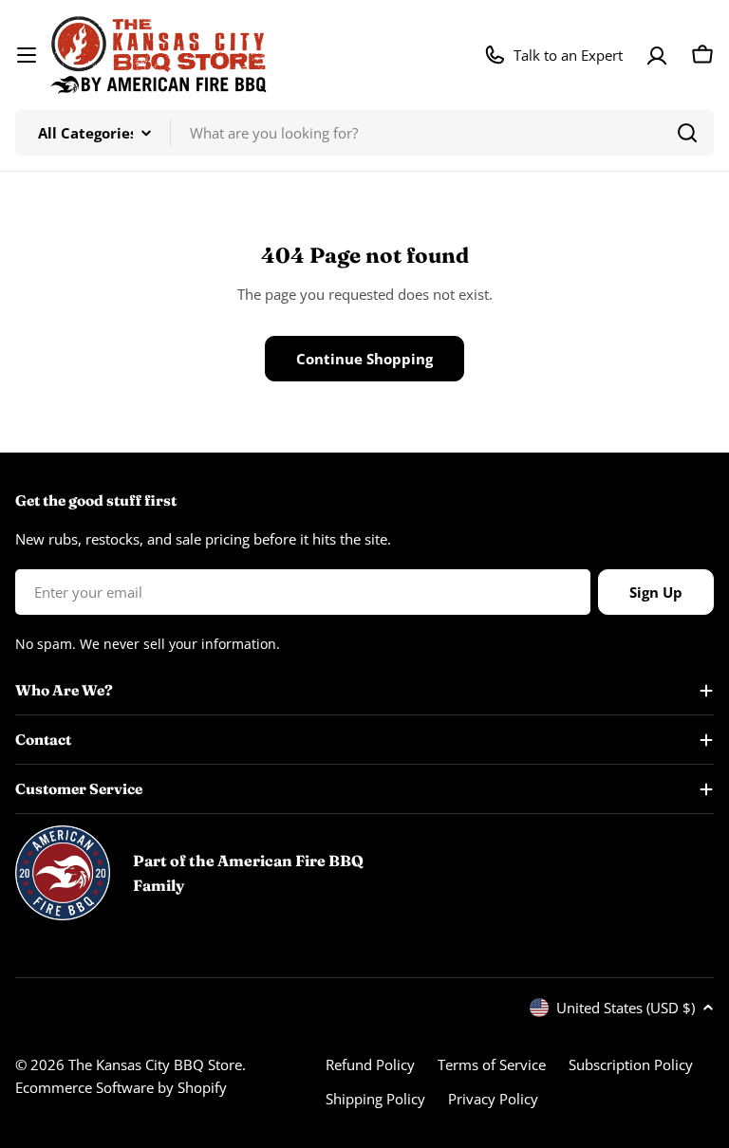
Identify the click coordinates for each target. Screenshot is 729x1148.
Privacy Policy (493, 1098)
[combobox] (364, 133)
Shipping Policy (375, 1098)
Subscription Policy (631, 1064)
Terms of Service (492, 1064)
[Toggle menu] (26, 55)
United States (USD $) (625, 1007)
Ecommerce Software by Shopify (121, 1087)
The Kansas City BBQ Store (155, 1064)
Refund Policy (370, 1064)
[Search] (687, 132)
